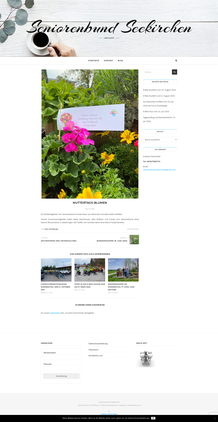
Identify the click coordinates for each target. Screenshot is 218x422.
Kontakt (108, 60)
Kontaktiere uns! (96, 355)
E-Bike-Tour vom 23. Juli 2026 (156, 111)
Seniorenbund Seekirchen (109, 26)
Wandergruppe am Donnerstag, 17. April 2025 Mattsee (121, 287)
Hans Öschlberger (51, 229)
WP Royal (95, 405)
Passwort (47, 364)
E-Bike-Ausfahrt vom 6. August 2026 (159, 96)
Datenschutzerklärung (98, 343)
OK (153, 418)
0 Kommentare (133, 229)
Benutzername (50, 353)
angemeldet (55, 313)
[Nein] (215, 418)
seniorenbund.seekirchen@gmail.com (159, 169)
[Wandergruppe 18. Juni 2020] (134, 239)
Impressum (93, 349)
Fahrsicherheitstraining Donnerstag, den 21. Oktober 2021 (55, 287)
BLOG (120, 60)
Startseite (93, 60)
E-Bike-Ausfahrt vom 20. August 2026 (159, 90)
